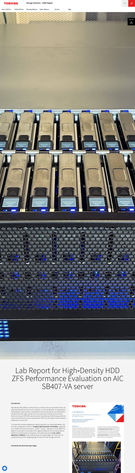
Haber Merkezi (44, 9)
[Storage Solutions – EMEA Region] (39, 3)
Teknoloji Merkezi (31, 9)
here (34, 446)
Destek (57, 9)
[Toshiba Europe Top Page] (11, 3)
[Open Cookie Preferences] (4, 470)
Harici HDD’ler (6, 9)
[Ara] (131, 3)
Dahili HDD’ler (19, 9)
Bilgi (69, 9)
